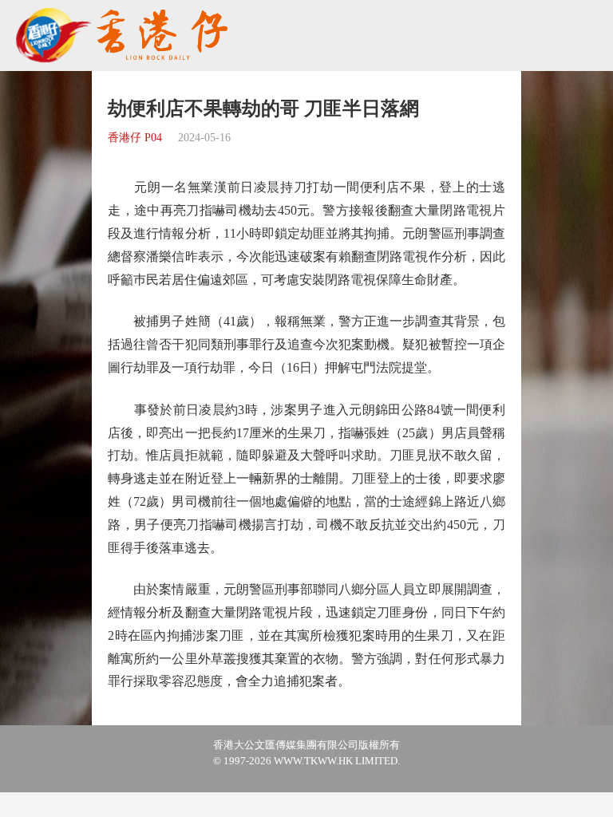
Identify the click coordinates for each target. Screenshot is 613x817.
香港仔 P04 (135, 138)
